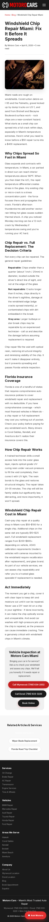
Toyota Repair (8, 817)
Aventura (6, 856)
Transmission (8, 784)
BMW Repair (7, 805)
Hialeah (5, 837)
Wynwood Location (10, 873)
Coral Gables (7, 841)
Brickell (5, 849)
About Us (6, 869)
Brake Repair (7, 777)
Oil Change (7, 773)
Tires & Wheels (8, 792)
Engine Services (9, 788)
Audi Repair (7, 813)
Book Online (28, 703)
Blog (14, 15)
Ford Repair (7, 824)
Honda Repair (8, 820)
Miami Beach (7, 852)
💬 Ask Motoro (35, 915)
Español (5, 889)
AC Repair (6, 781)
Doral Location (8, 877)
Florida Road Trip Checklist (24, 749)
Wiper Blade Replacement (24, 741)
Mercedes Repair (9, 809)
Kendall (5, 845)
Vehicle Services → (24, 733)
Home (7, 15)
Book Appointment (10, 885)
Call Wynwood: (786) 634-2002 (29, 684)
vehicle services (29, 565)
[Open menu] (44, 5)
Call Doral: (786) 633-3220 (28, 694)
